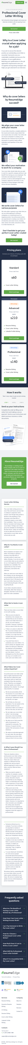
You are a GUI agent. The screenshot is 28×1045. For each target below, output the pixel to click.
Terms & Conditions (6, 977)
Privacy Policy (16, 977)
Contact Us (19, 1011)
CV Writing (4, 1010)
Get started (14, 29)
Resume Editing (6, 1013)
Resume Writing (6, 1001)
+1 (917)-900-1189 (8, 1032)
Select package (14, 292)
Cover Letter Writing (7, 1017)
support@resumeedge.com (9, 1036)
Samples (18, 1004)
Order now (20, 3)
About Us (18, 1001)
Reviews (18, 1008)
